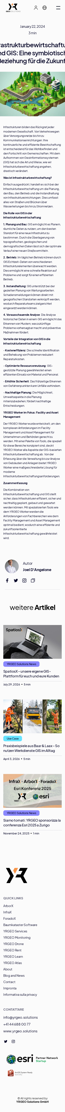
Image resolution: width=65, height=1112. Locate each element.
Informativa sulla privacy (20, 994)
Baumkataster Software (20, 925)
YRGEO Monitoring (17, 937)
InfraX (7, 912)
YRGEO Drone (13, 944)
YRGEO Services (15, 931)
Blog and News (14, 975)
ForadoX (9, 918)
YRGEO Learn (13, 956)
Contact (9, 982)
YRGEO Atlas (12, 963)
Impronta (10, 988)
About (7, 969)
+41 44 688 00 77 (17, 1024)
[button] (46, 8)
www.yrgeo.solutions (20, 1031)
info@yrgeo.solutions (20, 1017)
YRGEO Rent (12, 950)
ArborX (8, 906)
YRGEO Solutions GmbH (32, 1101)
